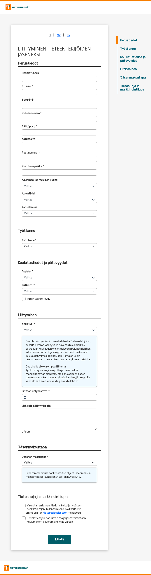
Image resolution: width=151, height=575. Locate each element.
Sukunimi (27, 99)
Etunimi (26, 86)
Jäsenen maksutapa (34, 457)
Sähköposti (28, 126)
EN (68, 35)
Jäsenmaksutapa (133, 77)
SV (59, 35)
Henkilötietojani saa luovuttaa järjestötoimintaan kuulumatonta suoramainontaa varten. (56, 520)
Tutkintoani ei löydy (38, 298)
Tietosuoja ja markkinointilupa (132, 87)
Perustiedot (128, 40)
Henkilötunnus (30, 73)
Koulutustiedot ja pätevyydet (133, 58)
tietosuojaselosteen (55, 512)
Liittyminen (128, 69)
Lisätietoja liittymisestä (36, 405)
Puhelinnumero (31, 113)
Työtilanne (128, 48)
